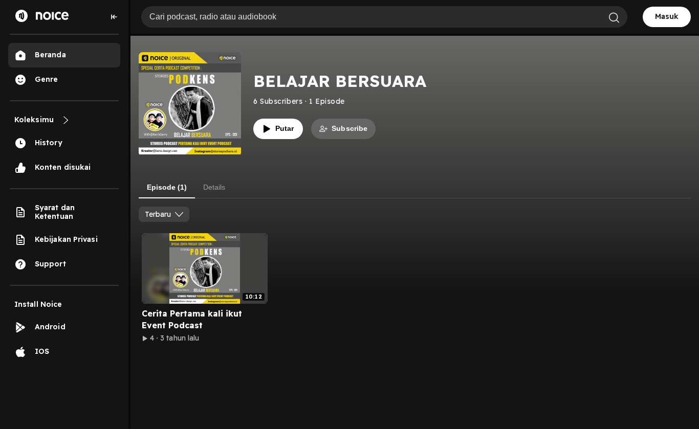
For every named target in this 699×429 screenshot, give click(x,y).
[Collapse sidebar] (114, 17)
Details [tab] (214, 187)
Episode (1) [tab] (167, 187)
